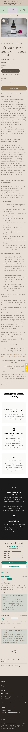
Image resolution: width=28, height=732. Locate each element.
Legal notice (12, 728)
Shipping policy (4, 728)
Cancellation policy (5, 726)
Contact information (15, 726)
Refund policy (4, 725)
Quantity (3, 78)
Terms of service (19, 725)
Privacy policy (12, 725)
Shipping (3, 65)
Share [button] (5, 384)
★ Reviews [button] (26, 367)
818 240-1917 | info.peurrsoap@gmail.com (14, 15)
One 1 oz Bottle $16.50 (10, 71)
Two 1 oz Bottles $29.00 (11, 75)
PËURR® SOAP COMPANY (10, 723)
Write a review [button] (14, 562)
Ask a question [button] (14, 566)
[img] (5, 576)
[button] (4, 10)
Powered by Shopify (20, 723)
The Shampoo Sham (16, 354)
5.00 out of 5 (18, 546)
